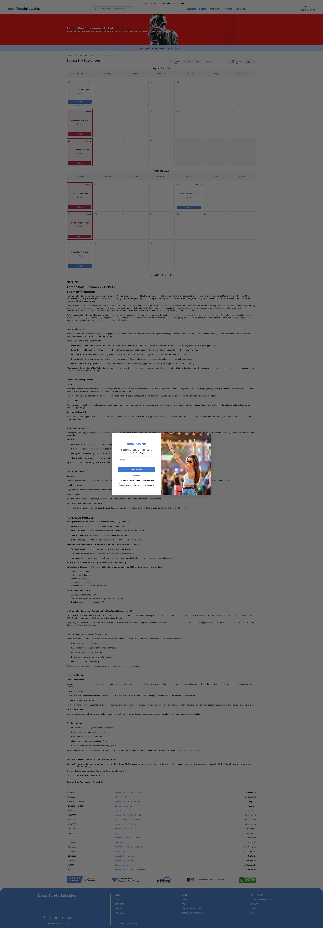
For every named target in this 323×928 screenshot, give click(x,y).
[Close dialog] (208, 436)
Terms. (153, 485)
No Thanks (136, 476)
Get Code (136, 469)
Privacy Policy (147, 485)
